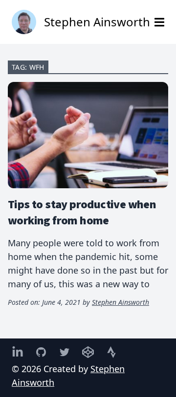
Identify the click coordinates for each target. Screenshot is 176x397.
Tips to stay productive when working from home (82, 212)
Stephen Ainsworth (120, 302)
